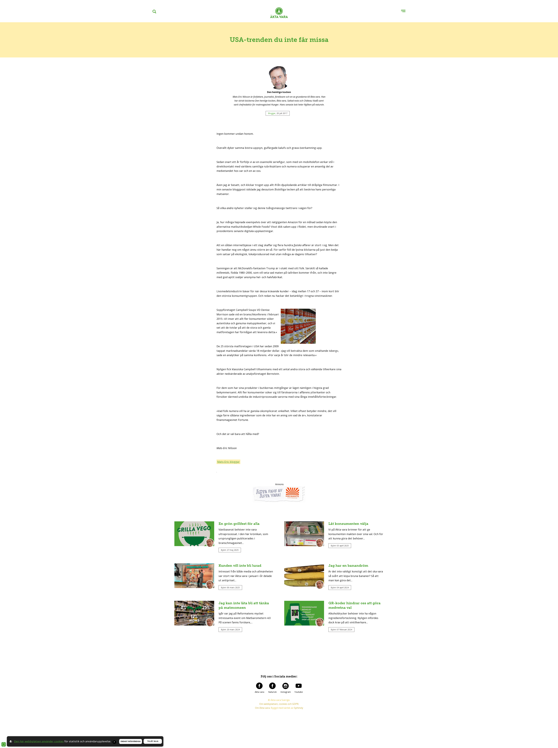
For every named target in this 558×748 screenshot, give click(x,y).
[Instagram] (285, 685)
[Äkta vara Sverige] (279, 13)
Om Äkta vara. (262, 707)
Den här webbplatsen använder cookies (39, 741)
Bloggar (271, 113)
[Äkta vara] (259, 685)
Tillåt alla (152, 741)
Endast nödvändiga (131, 741)
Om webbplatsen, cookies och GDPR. (279, 704)
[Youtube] (298, 685)
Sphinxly (298, 707)
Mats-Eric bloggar (228, 461)
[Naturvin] (272, 685)
